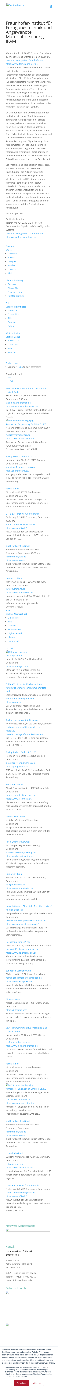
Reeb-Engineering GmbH (18, 841)
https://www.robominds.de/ (19, 1167)
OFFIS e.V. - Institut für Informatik (22, 513)
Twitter (11, 257)
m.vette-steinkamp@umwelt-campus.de (26, 920)
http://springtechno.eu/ (17, 470)
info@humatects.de (15, 588)
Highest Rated (15, 633)
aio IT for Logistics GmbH (18, 545)
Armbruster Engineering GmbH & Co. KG (26, 424)
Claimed (12, 637)
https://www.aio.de (15, 560)
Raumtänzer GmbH (15, 816)
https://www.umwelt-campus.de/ (22, 924)
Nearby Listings (15, 292)
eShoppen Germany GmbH (19, 970)
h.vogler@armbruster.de (18, 434)
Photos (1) (13, 288)
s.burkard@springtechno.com (20, 467)
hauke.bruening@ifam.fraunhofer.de (24, 60)
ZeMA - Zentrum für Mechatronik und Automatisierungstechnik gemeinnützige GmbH (26, 688)
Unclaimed (13, 641)
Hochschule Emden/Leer (18, 941)
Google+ (12, 261)
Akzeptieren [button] (21, 1383)
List (7, 381)
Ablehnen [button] (37, 1383)
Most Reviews (14, 629)
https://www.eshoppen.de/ (19, 981)
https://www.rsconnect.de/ (19, 798)
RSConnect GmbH (14, 784)
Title (10, 318)
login (20, 366)
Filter (8, 303)
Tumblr (11, 265)
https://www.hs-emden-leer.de (21, 952)
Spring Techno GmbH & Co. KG (21, 456)
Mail (10, 273)
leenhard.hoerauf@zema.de (20, 698)
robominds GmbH (14, 1153)
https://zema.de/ (14, 702)
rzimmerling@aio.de (16, 556)
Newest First (14, 310)
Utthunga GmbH (14, 655)
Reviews (12, 284)
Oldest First (13, 314)
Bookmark (11, 246)
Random (12, 322)
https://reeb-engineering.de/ (20, 856)
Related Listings (16, 295)
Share (9, 249)
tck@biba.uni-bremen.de (18, 402)
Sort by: (16, 306)
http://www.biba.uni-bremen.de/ (22, 406)
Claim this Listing (14, 280)
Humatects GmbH (14, 578)
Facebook (12, 253)
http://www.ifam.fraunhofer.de (21, 237)
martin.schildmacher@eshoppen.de (24, 977)
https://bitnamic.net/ (16, 1009)
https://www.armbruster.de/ (20, 438)
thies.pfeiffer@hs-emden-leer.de (22, 949)
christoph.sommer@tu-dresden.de (23, 727)
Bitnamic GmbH (13, 999)
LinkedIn (12, 269)
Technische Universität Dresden (22, 720)
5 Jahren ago (12, 363)
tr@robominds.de (14, 1164)
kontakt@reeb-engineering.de (21, 852)
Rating (11, 326)
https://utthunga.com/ (17, 666)
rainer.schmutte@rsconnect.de (21, 795)
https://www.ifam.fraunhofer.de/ (22, 63)
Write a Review (13, 333)
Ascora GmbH (12, 488)
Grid (12, 381)
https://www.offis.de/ (16, 528)
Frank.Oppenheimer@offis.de (20, 524)
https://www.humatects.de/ (19, 592)
